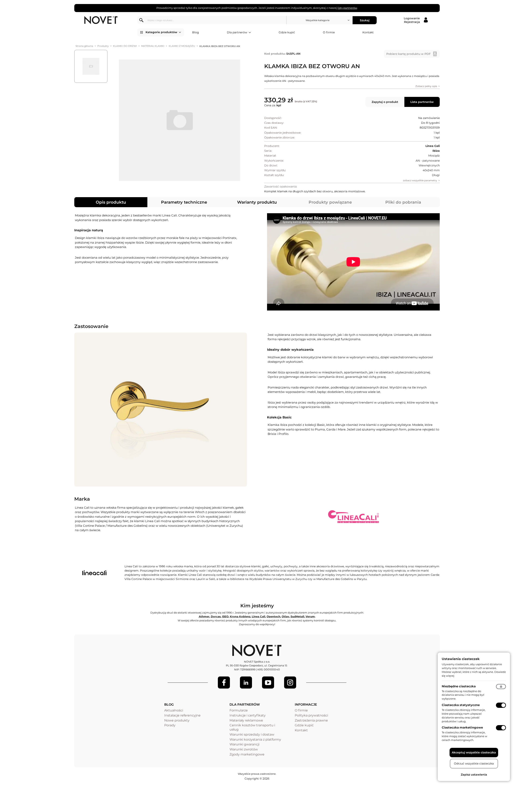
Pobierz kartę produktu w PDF (408, 54)
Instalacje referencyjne (182, 715)
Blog (195, 32)
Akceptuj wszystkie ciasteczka (474, 752)
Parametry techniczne (184, 202)
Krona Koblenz (240, 616)
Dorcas (216, 616)
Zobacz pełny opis (426, 86)
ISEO (225, 616)
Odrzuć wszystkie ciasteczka (474, 763)
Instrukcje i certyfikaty (247, 715)
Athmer (204, 616)
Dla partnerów (237, 32)
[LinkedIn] (246, 682)
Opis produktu (111, 202)
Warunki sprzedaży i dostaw (251, 734)
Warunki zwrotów (243, 749)
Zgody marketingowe (246, 754)
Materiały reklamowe (246, 720)
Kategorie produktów (161, 32)
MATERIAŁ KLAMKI (152, 45)
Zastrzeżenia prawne (311, 720)
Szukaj (364, 20)
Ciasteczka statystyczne (461, 705)
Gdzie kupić (287, 32)
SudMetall (297, 616)
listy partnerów (347, 7)
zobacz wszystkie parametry (420, 180)
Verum (310, 616)
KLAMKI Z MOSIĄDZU (182, 45)
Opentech (273, 616)
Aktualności (173, 710)
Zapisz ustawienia (474, 774)
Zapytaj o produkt (385, 102)
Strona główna (84, 45)
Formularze (238, 710)
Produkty (103, 45)
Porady (169, 725)
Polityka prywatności (311, 715)
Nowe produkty (177, 720)
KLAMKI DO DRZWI (125, 45)
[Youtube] (268, 682)
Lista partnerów (422, 102)
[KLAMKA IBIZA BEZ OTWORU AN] (179, 120)
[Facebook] (224, 682)
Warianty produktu (257, 202)
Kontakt (368, 32)
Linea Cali (258, 616)
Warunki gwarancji (244, 744)
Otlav (285, 616)
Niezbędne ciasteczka (459, 686)
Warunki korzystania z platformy (255, 739)
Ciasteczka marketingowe (462, 727)
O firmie (329, 32)
